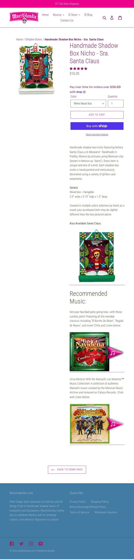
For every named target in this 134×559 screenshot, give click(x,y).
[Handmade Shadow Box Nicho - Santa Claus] (97, 283)
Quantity (112, 96)
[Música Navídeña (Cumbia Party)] (97, 370)
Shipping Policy (100, 501)
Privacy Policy (78, 501)
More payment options (97, 134)
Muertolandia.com (26, 550)
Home (20, 39)
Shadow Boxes (34, 39)
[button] (79, 68)
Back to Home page (70, 469)
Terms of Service (79, 512)
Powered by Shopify (45, 550)
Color (73, 96)
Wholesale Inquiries (105, 512)
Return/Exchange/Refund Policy (88, 507)
